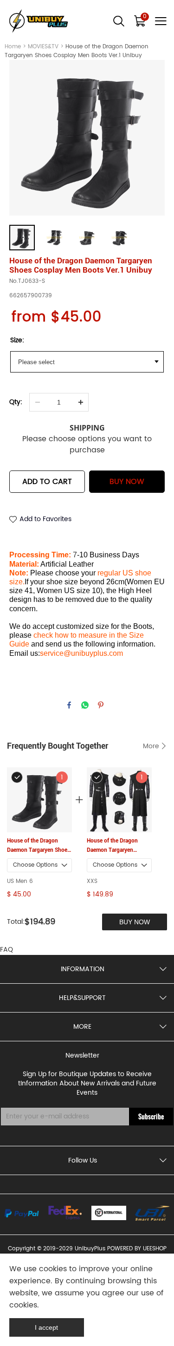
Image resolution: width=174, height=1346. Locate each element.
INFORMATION (82, 969)
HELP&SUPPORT (82, 998)
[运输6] (108, 1213)
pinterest (100, 705)
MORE (82, 1026)
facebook (69, 705)
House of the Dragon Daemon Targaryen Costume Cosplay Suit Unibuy (114, 846)
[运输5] (152, 1213)
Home (13, 46)
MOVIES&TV (43, 46)
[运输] (65, 1213)
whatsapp (85, 705)
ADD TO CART (47, 482)
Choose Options (35, 865)
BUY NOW (127, 482)
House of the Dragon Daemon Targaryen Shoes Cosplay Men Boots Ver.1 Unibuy (38, 846)
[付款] (21, 1213)
